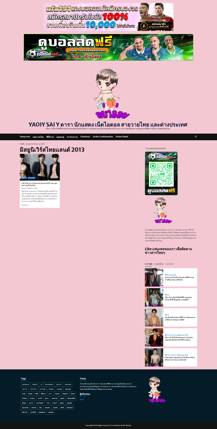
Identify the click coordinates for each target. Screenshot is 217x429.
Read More (24, 205)
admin (25, 188)
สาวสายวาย (72, 137)
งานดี (23, 393)
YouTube (42, 389)
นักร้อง (73, 393)
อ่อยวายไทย (38, 137)
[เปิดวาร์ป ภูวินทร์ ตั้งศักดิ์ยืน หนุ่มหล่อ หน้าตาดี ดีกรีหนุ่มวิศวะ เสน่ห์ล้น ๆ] (154, 297)
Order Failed (122, 136)
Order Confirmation (103, 136)
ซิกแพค (30, 393)
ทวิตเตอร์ (65, 393)
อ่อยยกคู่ (60, 137)
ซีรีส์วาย (43, 393)
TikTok (24, 389)
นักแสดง (24, 398)
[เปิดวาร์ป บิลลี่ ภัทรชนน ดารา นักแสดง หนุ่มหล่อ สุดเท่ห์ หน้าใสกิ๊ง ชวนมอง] (154, 337)
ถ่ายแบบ (57, 393)
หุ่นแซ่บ (55, 407)
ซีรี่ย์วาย (50, 137)
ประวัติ (40, 398)
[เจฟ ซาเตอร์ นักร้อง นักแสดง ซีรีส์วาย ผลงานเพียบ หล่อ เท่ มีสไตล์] (154, 277)
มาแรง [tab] (170, 263)
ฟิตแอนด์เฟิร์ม (71, 398)
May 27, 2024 (33, 188)
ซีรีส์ (37, 393)
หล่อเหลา (47, 407)
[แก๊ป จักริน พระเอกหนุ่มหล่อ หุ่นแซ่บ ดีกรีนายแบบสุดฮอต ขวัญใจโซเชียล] (40, 167)
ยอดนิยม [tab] (159, 263)
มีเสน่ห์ (24, 403)
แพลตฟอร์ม (42, 412)
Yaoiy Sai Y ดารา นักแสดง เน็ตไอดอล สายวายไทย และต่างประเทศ (108, 124)
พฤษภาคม (54, 398)
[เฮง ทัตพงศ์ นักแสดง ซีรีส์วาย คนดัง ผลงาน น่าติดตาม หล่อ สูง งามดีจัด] (154, 317)
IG (41, 384)
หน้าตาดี (33, 407)
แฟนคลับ (50, 412)
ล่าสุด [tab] (149, 263)
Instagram (49, 384)
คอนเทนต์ (68, 389)
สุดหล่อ (62, 403)
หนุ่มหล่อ (69, 403)
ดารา (50, 393)
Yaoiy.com (25, 136)
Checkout (85, 136)
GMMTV (34, 384)
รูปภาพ (31, 403)
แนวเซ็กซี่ (32, 412)
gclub (82, 399)
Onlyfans (68, 384)
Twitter (33, 389)
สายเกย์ (54, 403)
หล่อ (40, 407)
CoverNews (115, 425)
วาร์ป (47, 403)
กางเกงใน (59, 389)
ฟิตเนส (62, 398)
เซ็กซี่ (62, 407)
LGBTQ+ (58, 384)
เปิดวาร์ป (24, 412)
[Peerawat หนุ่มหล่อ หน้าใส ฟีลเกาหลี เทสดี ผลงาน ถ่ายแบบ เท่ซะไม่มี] (154, 357)
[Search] (195, 136)
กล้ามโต (51, 389)
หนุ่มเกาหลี (25, 407)
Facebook (25, 384)
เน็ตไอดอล (70, 407)
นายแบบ (32, 398)
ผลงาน (46, 398)
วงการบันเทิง (39, 403)
